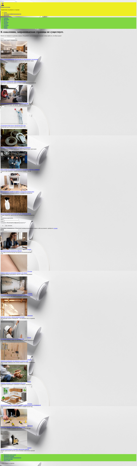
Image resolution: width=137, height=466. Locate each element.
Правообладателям (9, 456)
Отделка (6, 22)
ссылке (55, 228)
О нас (5, 12)
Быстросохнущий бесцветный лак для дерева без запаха (16, 213)
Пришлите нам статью (10, 454)
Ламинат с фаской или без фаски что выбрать (13, 427)
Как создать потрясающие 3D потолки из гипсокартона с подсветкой (19, 59)
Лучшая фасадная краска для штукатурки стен (13, 125)
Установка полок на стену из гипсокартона (12, 339)
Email (3, 221)
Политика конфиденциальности (12, 14)
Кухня (5, 21)
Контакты (6, 15)
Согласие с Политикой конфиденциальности (13, 222)
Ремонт (6, 23)
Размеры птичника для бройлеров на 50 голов (13, 383)
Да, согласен (8, 225)
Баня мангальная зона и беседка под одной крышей (14, 103)
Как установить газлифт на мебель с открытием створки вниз (17, 191)
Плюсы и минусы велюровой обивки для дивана (14, 273)
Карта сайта (7, 460)
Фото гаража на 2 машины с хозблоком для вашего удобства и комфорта (20, 169)
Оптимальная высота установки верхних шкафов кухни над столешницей (21, 405)
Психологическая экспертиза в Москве (11, 250)
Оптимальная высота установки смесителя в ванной (15, 449)
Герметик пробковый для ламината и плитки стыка (14, 361)
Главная (6, 18)
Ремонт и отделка (5, 7)
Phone (2, 229)
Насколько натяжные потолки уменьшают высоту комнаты (17, 295)
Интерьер (6, 19)
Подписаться (4, 231)
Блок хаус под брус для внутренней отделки (12, 317)
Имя (2, 219)
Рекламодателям (8, 459)
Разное (5, 26)
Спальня (6, 25)
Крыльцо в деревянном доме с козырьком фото (13, 81)
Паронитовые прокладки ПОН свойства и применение (16, 147)
